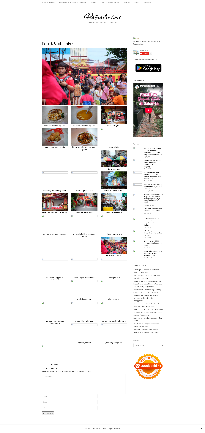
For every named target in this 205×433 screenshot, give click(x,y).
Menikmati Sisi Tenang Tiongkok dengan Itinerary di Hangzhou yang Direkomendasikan (153, 151)
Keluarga (52, 3)
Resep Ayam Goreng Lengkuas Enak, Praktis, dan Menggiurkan (145, 298)
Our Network (146, 3)
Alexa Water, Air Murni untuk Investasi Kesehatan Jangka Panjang (152, 163)
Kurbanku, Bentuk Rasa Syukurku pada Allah (153, 210)
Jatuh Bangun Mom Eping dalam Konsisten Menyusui (153, 233)
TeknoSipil (137, 270)
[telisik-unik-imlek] (84, 76)
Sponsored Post (113, 3)
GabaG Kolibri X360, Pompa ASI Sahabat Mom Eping (153, 243)
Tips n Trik (126, 3)
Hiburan (73, 3)
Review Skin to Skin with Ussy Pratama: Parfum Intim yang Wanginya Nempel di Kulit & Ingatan (153, 199)
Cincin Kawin (138, 304)
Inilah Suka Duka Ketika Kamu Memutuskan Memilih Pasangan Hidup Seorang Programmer (147, 284)
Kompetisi (82, 3)
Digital (102, 3)
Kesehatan (63, 3)
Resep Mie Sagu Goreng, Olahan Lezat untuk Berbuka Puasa (153, 253)
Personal (93, 3)
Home (44, 3)
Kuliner (136, 3)
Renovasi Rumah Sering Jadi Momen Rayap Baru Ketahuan (153, 186)
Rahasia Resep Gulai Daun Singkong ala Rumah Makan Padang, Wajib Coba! (152, 175)
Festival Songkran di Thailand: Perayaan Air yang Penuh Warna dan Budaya (152, 222)
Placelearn (137, 281)
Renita (135, 330)
